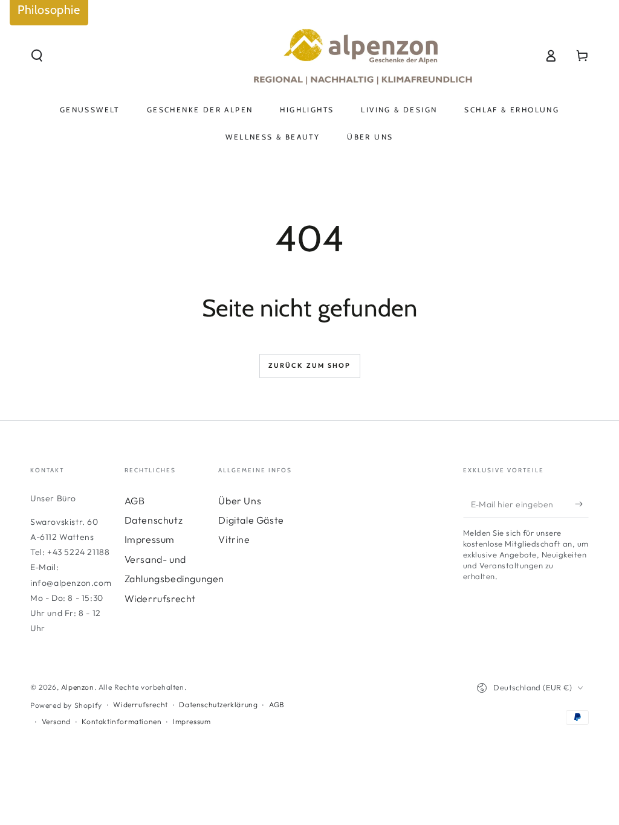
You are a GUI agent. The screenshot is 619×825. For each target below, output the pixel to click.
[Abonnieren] (582, 504)
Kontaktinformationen (121, 721)
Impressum (150, 539)
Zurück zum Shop (309, 365)
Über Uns (239, 501)
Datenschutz (154, 520)
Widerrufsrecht (160, 598)
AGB (135, 501)
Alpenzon (77, 687)
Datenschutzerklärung (218, 704)
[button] (37, 55)
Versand (56, 721)
